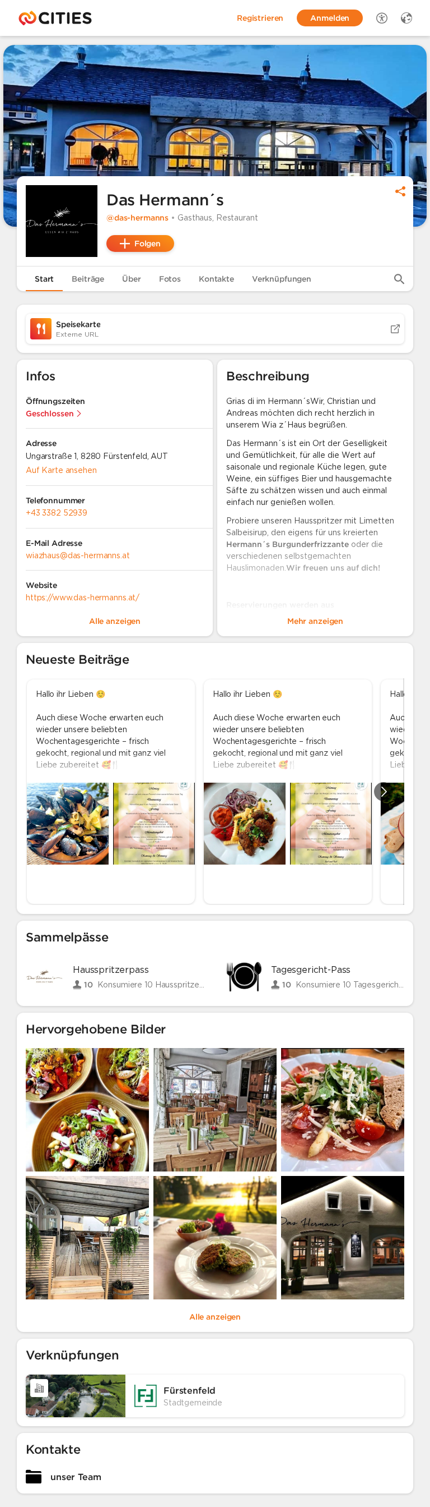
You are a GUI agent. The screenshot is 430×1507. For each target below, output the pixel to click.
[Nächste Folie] (383, 791)
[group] (215, 791)
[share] (400, 191)
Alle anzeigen (215, 1317)
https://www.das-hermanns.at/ (82, 597)
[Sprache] (406, 18)
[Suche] (399, 278)
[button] (61, 221)
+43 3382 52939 (56, 512)
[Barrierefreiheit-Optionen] (381, 18)
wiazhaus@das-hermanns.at (78, 555)
